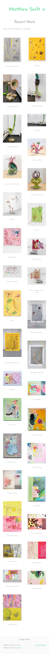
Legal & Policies (40, 645)
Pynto (19, 648)
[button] (43, 9)
